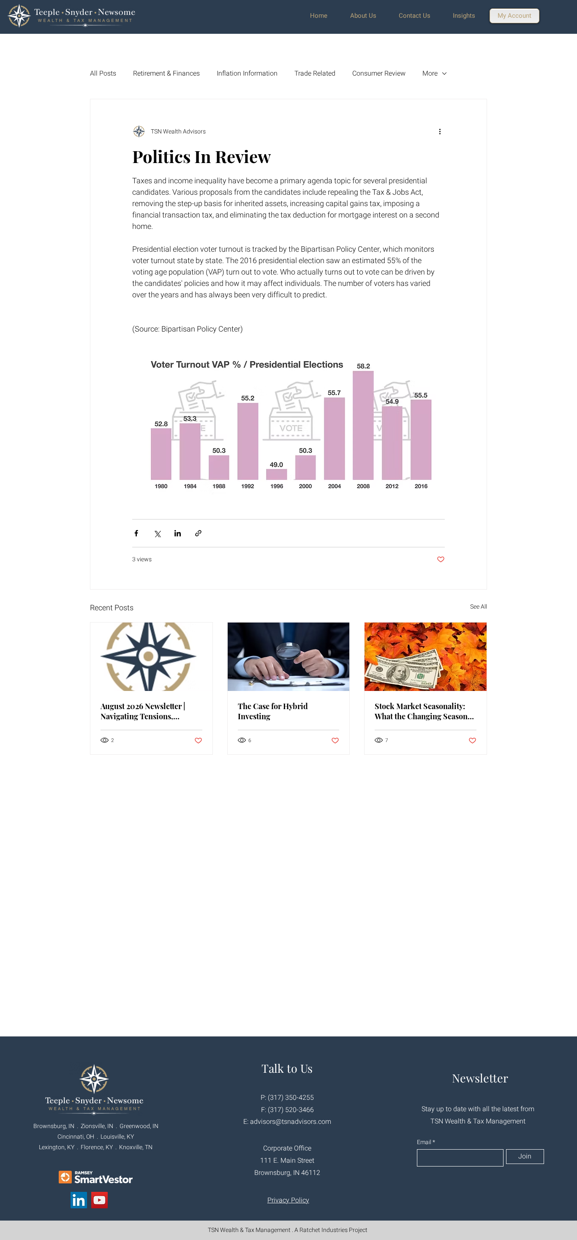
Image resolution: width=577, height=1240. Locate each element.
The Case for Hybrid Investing (273, 711)
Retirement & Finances (166, 73)
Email (425, 1142)
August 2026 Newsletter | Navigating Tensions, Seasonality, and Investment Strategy (149, 711)
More (430, 73)
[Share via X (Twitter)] (157, 533)
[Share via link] (198, 533)
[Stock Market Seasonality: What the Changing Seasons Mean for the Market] (426, 657)
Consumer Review (379, 73)
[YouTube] (99, 1200)
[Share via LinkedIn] (178, 533)
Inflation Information (247, 73)
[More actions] (440, 131)
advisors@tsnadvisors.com (290, 1122)
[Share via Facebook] (136, 533)
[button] (368, 15)
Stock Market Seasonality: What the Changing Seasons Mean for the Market (423, 711)
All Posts (103, 73)
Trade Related (314, 73)
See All (478, 606)
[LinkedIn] (79, 1200)
